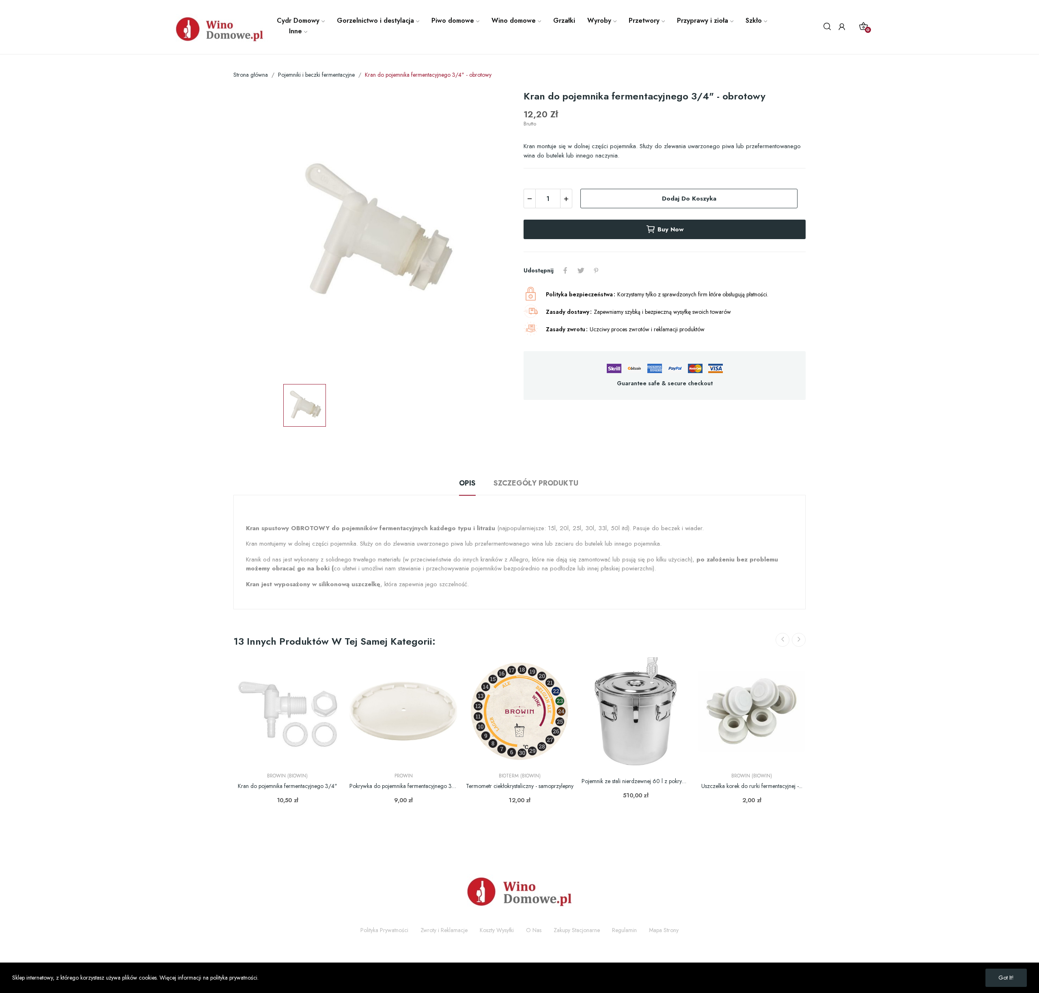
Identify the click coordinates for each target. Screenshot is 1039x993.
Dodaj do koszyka (689, 198)
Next (799, 640)
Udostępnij (565, 270)
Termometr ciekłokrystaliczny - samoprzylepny (519, 786)
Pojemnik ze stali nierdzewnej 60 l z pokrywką (636, 781)
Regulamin (624, 930)
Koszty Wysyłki (497, 930)
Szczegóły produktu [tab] (536, 483)
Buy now (670, 229)
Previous (782, 640)
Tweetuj (580, 270)
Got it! (1006, 978)
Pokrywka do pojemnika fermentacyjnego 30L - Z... (403, 786)
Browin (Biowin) (287, 775)
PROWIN (403, 775)
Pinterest (596, 270)
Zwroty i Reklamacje (444, 930)
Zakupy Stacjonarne (577, 930)
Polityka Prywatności (384, 930)
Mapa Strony (664, 930)
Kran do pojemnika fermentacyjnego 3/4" (287, 786)
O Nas (533, 930)
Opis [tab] (467, 483)
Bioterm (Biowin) (520, 775)
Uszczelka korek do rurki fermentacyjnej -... (751, 786)
